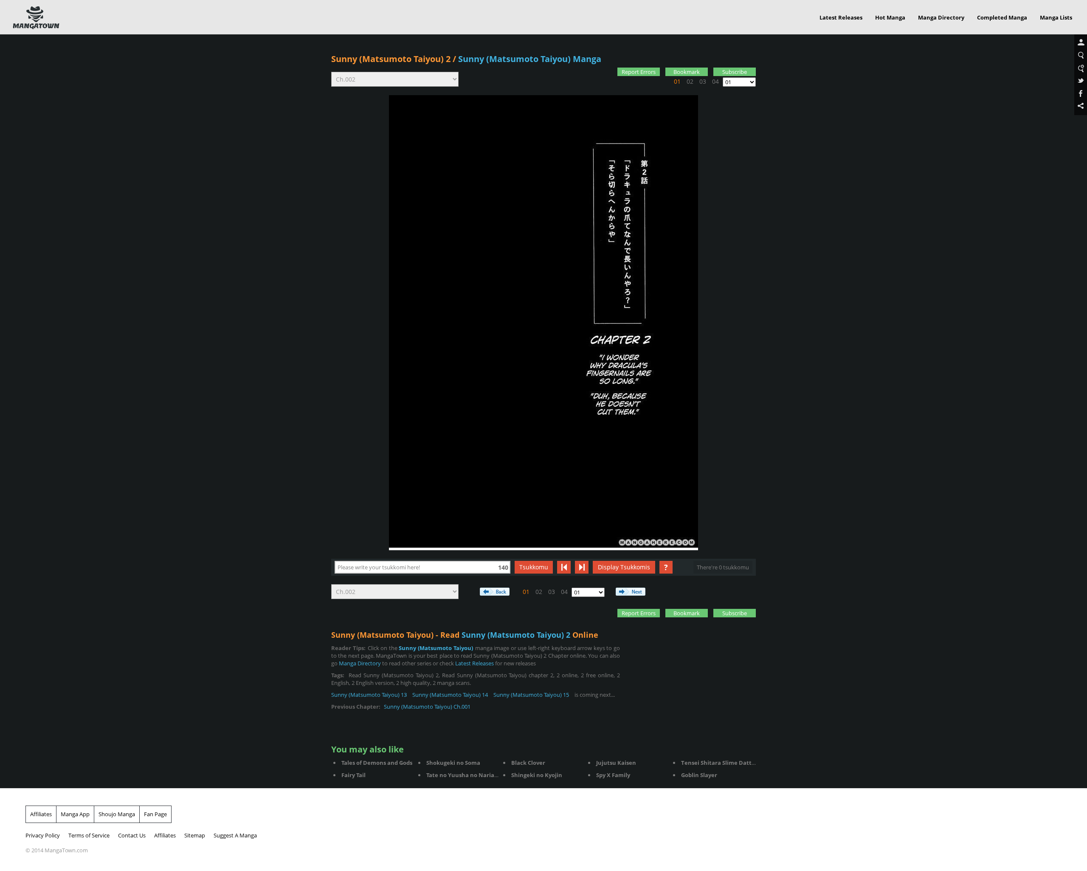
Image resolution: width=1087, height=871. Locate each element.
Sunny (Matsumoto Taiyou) (436, 648)
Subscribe (734, 72)
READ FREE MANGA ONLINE (36, 17)
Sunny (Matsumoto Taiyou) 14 (450, 694)
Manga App (75, 814)
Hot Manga (890, 17)
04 (715, 81)
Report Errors (639, 72)
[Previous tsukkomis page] (564, 567)
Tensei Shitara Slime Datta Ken (724, 762)
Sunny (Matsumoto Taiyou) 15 (531, 694)
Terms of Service (89, 835)
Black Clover (528, 762)
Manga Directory (941, 17)
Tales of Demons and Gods (376, 762)
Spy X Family (613, 775)
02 (690, 81)
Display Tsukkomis (624, 567)
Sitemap (194, 835)
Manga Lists (1056, 17)
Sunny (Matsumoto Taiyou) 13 (369, 694)
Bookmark (686, 72)
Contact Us (132, 835)
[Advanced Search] (1080, 68)
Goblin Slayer (699, 775)
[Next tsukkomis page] (582, 567)
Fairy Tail (353, 775)
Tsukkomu (533, 567)
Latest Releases (840, 17)
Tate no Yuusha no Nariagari (465, 775)
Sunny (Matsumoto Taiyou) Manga (529, 59)
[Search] (1080, 55)
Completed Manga (1002, 17)
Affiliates (41, 814)
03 (702, 81)
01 (677, 81)
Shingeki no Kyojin (536, 775)
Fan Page (155, 814)
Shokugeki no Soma (453, 762)
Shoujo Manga (117, 814)
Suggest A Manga (235, 835)
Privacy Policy (42, 835)
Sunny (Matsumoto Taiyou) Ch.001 (427, 706)
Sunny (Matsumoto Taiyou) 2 (391, 59)
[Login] (1080, 43)
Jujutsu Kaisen (616, 762)
